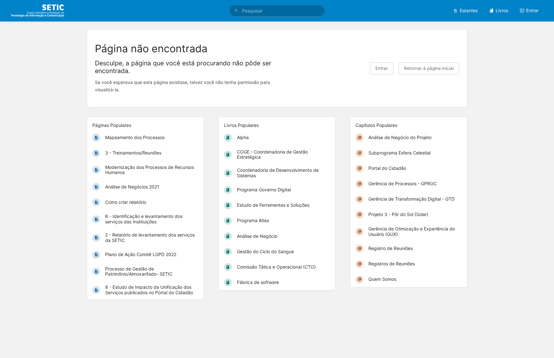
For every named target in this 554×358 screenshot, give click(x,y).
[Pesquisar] (236, 10)
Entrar (532, 10)
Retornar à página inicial (429, 68)
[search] (277, 11)
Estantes (469, 10)
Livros (502, 10)
